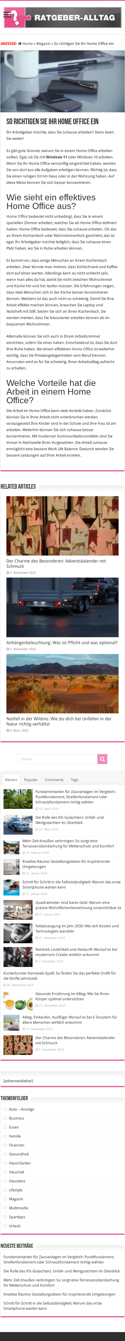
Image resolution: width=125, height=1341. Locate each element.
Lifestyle (15, 1190)
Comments (54, 780)
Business (16, 1118)
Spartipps (17, 1217)
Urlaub (15, 1226)
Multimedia (18, 1208)
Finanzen (16, 1145)
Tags (74, 780)
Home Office (17, 216)
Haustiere (17, 1181)
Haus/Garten (20, 1163)
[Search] (102, 759)
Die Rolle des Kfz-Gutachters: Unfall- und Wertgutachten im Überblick (61, 1271)
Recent (11, 780)
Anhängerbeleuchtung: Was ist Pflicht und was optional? (61, 642)
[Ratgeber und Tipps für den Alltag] (62, 16)
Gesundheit (19, 1154)
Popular (31, 780)
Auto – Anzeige (21, 1109)
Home (27, 43)
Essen (14, 1127)
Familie (15, 1136)
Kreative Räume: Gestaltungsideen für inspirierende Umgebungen (59, 1294)
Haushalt (16, 1172)
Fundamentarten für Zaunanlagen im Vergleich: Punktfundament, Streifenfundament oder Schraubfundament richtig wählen (75, 796)
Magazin (43, 43)
